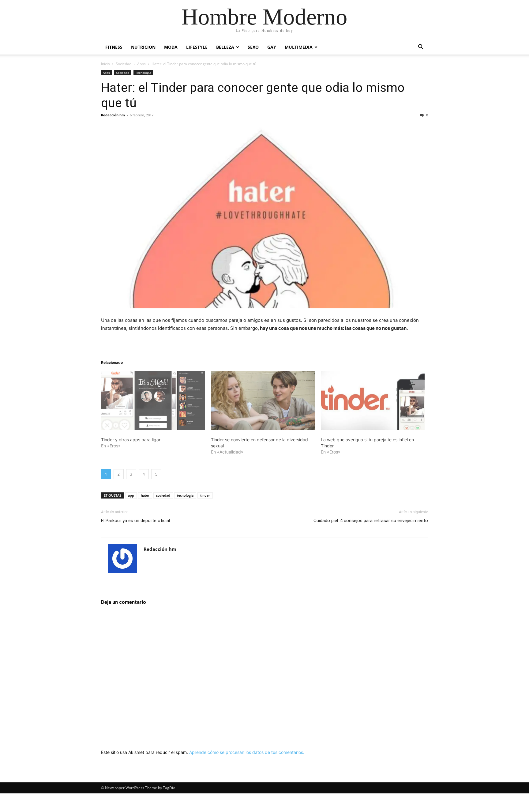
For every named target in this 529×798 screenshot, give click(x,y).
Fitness (113, 47)
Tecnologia (143, 72)
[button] (420, 48)
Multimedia (299, 47)
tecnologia (185, 495)
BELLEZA (225, 47)
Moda (171, 47)
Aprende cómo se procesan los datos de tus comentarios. (246, 752)
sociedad (163, 495)
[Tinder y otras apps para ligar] (153, 400)
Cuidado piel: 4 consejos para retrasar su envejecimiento (370, 520)
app (131, 495)
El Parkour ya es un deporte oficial (135, 520)
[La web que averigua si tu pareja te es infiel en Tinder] (373, 400)
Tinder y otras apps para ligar (130, 439)
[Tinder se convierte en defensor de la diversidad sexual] (263, 400)
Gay (271, 47)
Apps (141, 63)
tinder (205, 495)
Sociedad (123, 63)
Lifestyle (197, 47)
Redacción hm (113, 115)
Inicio (105, 63)
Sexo (253, 47)
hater (145, 495)
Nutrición (143, 47)
